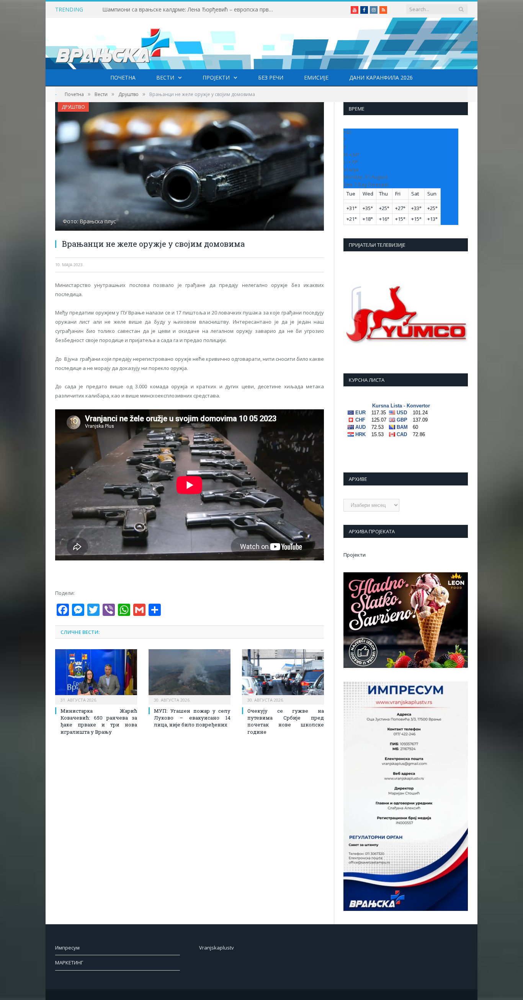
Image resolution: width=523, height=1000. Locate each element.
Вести (165, 77)
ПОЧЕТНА (123, 77)
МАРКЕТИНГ (69, 962)
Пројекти (216, 77)
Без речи (270, 77)
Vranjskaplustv (216, 947)
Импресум (67, 947)
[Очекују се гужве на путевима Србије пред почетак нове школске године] (283, 676)
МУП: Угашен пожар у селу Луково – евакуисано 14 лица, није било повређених (192, 717)
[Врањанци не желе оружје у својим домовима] (189, 167)
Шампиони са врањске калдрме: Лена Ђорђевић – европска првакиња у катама (190, 9)
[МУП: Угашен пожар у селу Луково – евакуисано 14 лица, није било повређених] (189, 676)
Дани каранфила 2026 (381, 77)
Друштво (73, 107)
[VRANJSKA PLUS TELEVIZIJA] (112, 43)
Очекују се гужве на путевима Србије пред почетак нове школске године (285, 721)
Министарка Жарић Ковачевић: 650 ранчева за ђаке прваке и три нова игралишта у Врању (98, 721)
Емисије (316, 77)
